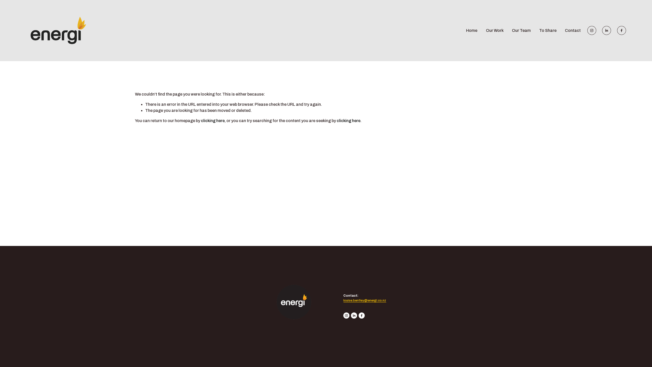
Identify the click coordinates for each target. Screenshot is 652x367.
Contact (573, 30)
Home (471, 30)
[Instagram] (591, 30)
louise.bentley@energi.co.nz (364, 300)
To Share (547, 30)
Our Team (521, 30)
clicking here (213, 121)
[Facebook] (621, 30)
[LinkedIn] (606, 30)
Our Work (495, 30)
